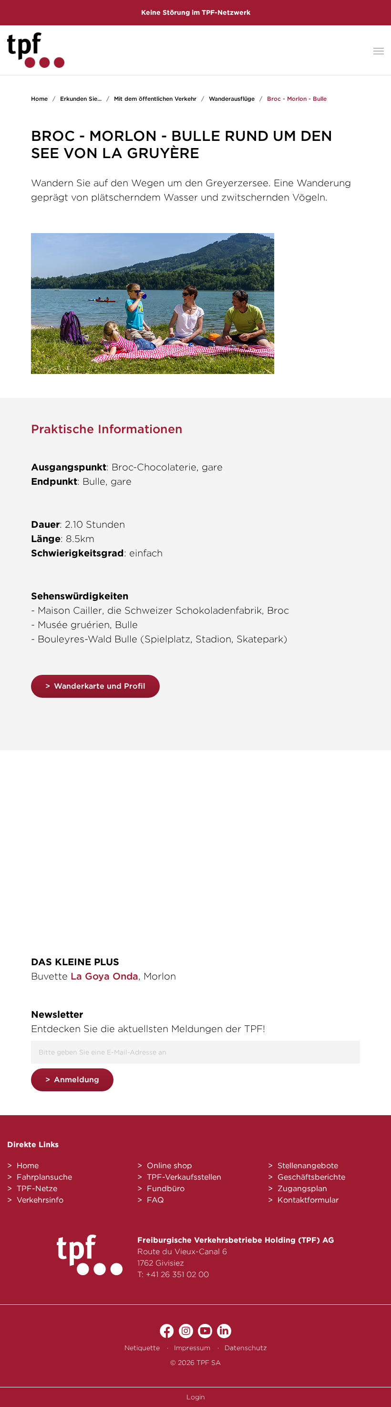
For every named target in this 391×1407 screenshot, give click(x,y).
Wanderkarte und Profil (99, 686)
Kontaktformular (308, 1199)
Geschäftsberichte (311, 1177)
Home (39, 98)
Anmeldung (76, 1079)
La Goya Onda (104, 976)
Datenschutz (246, 1348)
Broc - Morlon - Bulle (297, 98)
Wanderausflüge (232, 98)
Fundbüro (166, 1188)
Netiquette (142, 1348)
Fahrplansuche (44, 1177)
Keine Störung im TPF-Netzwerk (195, 12)
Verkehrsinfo (40, 1199)
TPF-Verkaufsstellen (184, 1177)
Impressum (192, 1348)
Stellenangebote (308, 1165)
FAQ (155, 1199)
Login (195, 1397)
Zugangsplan (302, 1188)
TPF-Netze (37, 1188)
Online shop (169, 1165)
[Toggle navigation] (378, 50)
